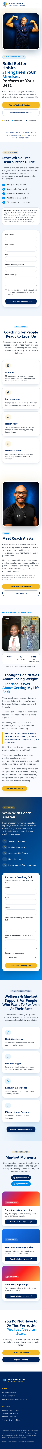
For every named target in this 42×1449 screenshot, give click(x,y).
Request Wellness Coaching (21, 1129)
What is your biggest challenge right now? (19, 936)
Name (7, 887)
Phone (7, 908)
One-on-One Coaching (11, 1420)
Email (7, 254)
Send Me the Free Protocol (22, 301)
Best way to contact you (14, 953)
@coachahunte (22, 1184)
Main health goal (11, 275)
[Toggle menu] (37, 4)
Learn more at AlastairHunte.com (14, 1399)
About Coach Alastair (10, 1413)
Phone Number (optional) (14, 265)
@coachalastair (22, 1178)
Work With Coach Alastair (19, 105)
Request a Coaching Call (21, 965)
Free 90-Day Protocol (10, 1410)
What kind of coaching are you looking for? (20, 919)
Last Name (9, 244)
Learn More (19, 593)
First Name (9, 234)
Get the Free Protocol (21, 1353)
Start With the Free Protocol (21, 113)
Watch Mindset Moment (19, 1222)
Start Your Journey (13, 788)
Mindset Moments (9, 1417)
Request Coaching (21, 1359)
